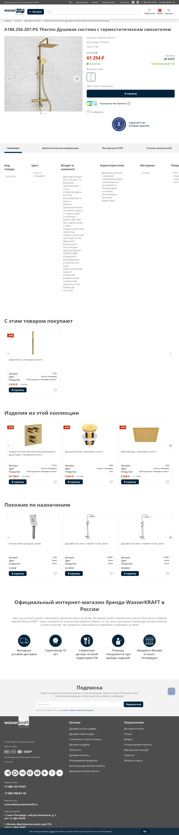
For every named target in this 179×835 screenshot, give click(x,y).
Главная (7, 20)
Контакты (124, 2)
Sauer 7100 (92, 46)
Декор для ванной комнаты (84, 771)
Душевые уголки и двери (82, 728)
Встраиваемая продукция (83, 760)
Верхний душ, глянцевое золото (138, 451)
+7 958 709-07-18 (167, 2)
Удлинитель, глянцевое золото (26, 359)
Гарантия (129, 755)
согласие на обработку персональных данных (77, 710)
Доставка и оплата (134, 728)
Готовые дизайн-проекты (138, 744)
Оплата (128, 734)
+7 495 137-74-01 (149, 2)
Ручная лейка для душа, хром (25, 543)
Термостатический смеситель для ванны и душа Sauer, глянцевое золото (32, 453)
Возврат (128, 739)
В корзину (18, 390)
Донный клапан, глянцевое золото (84, 451)
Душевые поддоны (79, 744)
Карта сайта (8, 762)
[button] (41, 113)
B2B (71, 2)
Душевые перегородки (81, 734)
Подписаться (133, 704)
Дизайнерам (82, 2)
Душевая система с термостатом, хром (86, 543)
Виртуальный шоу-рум (136, 749)
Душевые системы (33, 20)
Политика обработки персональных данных (19, 742)
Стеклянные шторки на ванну (85, 739)
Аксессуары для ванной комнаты (87, 765)
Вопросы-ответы (133, 760)
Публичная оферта (10, 746)
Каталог (18, 20)
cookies (52, 831)
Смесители (75, 749)
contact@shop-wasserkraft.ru (21, 804)
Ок (145, 831)
